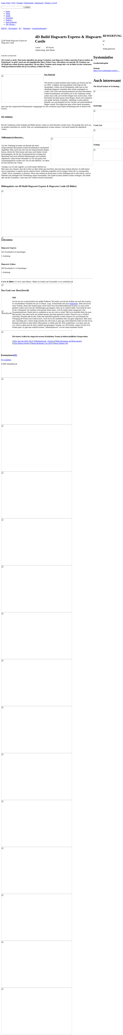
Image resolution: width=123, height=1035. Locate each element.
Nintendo (26, 28)
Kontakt (20, 3)
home (8, 11)
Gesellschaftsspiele (39, 28)
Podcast (9, 20)
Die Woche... (11, 24)
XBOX (4, 28)
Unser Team (5, 3)
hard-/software (11, 22)
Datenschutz (29, 3)
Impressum (39, 3)
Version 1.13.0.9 (50, 3)
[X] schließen (6, 360)
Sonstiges (9, 18)
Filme (8, 14)
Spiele (8, 16)
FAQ (13, 3)
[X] (15, 355)
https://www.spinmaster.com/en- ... (106, 71)
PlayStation (12, 28)
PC (20, 28)
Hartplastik (73, 304)
